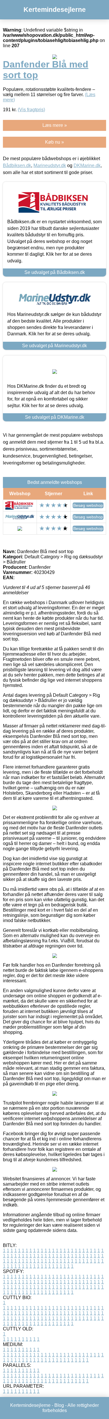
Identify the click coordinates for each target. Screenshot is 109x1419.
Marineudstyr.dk (49, 165)
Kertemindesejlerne (55, 9)
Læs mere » (54, 125)
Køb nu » (54, 142)
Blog (59, 1405)
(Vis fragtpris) (31, 109)
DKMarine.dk (87, 165)
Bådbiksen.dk (17, 165)
